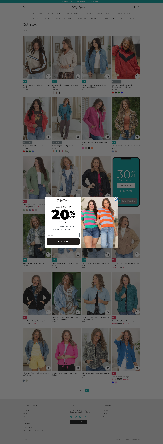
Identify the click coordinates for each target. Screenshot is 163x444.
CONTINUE (63, 241)
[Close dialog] (116, 199)
